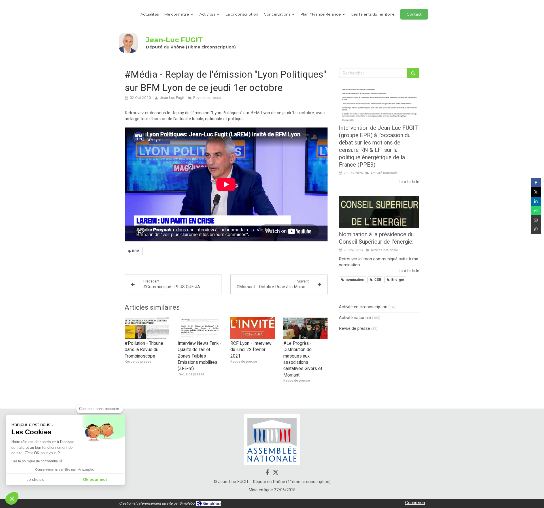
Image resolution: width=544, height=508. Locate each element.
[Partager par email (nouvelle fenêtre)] (536, 220)
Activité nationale (355, 318)
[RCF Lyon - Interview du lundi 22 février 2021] (252, 328)
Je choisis (35, 479)
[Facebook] (267, 473)
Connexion (415, 503)
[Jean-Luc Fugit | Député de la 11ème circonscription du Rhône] (128, 43)
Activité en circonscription (363, 307)
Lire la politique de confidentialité (36, 461)
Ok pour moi (95, 479)
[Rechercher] (413, 73)
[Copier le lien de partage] (536, 229)
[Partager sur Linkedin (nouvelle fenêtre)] (536, 201)
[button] (12, 498)
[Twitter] (276, 473)
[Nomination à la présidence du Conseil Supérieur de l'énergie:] (379, 212)
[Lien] (272, 439)
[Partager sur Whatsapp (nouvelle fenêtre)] (536, 210)
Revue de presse (354, 328)
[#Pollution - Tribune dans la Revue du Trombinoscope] (147, 328)
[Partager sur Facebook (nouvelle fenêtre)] (536, 182)
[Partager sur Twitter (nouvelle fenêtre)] (536, 192)
